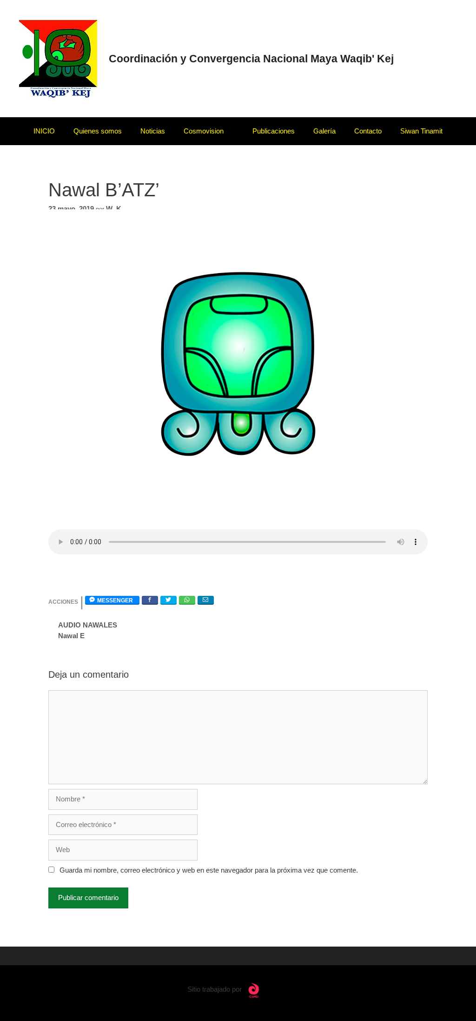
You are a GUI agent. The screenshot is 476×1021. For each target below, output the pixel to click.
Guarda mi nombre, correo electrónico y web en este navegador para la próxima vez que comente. (209, 870)
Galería (324, 131)
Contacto (368, 131)
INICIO (44, 131)
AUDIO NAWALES (87, 625)
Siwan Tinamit (421, 131)
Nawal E (71, 636)
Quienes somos (97, 131)
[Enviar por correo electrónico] (206, 600)
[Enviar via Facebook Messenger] (112, 600)
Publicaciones (273, 131)
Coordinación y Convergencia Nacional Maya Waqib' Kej (251, 59)
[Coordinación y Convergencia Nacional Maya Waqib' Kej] (58, 58)
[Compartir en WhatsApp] (187, 600)
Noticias (152, 131)
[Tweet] (168, 600)
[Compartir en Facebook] (150, 600)
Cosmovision (204, 131)
